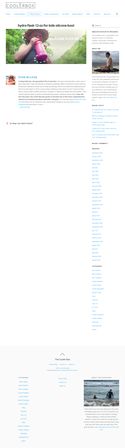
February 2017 (96, 234)
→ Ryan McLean (24, 107)
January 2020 (96, 190)
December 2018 (97, 223)
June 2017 (95, 230)
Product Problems (98, 315)
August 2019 (96, 208)
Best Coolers (35, 14)
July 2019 (95, 212)
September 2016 (97, 241)
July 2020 (95, 168)
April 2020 (95, 179)
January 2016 (96, 260)
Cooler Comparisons (51, 14)
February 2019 (96, 219)
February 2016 (96, 256)
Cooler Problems (97, 281)
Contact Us (63, 364)
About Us (107, 14)
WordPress (57, 370)
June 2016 (95, 253)
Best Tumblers (97, 278)
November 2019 (97, 197)
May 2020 (95, 175)
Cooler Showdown (98, 289)
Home (8, 14)
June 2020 (95, 171)
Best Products (77, 14)
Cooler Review (96, 285)
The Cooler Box (61, 368)
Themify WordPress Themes (70, 370)
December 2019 (97, 193)
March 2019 (96, 216)
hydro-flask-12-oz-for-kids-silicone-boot (46, 25)
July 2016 (95, 249)
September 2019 (97, 204)
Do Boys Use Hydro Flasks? (21, 123)
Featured (95, 300)
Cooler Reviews (19, 14)
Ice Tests (65, 14)
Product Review (97, 318)
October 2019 (96, 201)
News (94, 311)
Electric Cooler (96, 292)
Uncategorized (96, 326)
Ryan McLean (27, 77)
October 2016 (96, 238)
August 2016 (96, 245)
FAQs (88, 14)
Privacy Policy (53, 364)
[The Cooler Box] (20, 7)
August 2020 (96, 164)
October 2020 (96, 156)
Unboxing (95, 322)
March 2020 (96, 182)
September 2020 (97, 160)
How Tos (97, 14)
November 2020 (97, 153)
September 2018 (97, 227)
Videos (94, 329)
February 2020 (96, 186)
